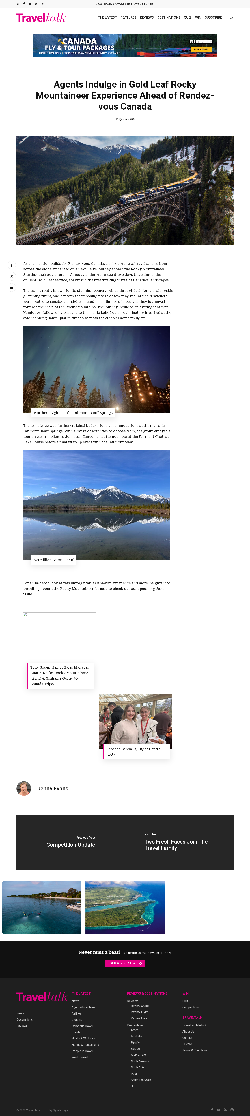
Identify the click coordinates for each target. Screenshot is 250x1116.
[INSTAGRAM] (42, 4)
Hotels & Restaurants (85, 1044)
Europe (135, 1049)
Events (76, 1032)
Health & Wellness (83, 1038)
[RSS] (36, 4)
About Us (188, 1031)
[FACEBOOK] (24, 4)
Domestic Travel (82, 1026)
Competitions (191, 1007)
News (20, 1013)
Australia (136, 1036)
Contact (187, 1037)
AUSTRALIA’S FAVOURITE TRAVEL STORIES (125, 4)
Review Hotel (139, 1018)
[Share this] (12, 262)
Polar (134, 1073)
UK (133, 1086)
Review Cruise (140, 1006)
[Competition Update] (70, 839)
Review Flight (139, 1012)
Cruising (77, 1020)
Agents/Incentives (84, 1007)
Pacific (135, 1042)
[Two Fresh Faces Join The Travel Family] (179, 839)
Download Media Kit (195, 1025)
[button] (125, 963)
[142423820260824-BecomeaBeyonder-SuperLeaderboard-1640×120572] (125, 42)
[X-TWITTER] (18, 4)
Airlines (76, 1013)
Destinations (24, 1019)
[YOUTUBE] (30, 4)
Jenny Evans (52, 785)
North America (140, 1061)
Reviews (22, 1026)
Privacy (187, 1044)
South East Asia (141, 1080)
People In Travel (82, 1051)
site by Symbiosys (55, 1110)
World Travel (80, 1057)
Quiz (185, 1001)
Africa (134, 1030)
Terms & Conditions (195, 1050)
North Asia (137, 1067)
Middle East (138, 1055)
